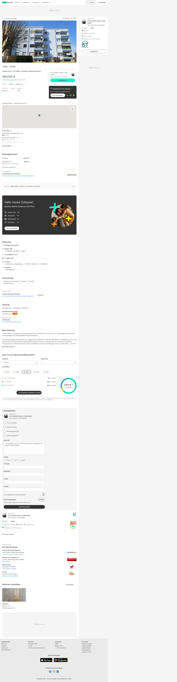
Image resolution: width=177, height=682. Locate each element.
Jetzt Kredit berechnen (9, 80)
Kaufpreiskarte (86, 648)
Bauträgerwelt (86, 650)
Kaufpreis (5, 359)
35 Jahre (46, 372)
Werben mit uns (86, 652)
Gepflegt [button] (9, 251)
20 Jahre (16, 372)
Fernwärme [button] (17, 308)
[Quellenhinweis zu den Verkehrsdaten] (10, 131)
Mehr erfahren (30, 524)
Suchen (17, 2)
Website (20, 524)
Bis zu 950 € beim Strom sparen (11, 322)
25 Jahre (26, 372)
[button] (39, 42)
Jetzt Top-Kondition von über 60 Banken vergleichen (18, 176)
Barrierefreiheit (5, 650)
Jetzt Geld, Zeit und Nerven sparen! (12, 554)
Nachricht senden (24, 507)
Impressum (4, 648)
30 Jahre (36, 372)
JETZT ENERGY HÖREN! (9, 569)
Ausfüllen (41, 499)
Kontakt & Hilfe (32, 644)
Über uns (4, 644)
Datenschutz (59, 646)
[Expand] (72, 109)
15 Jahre (6, 372)
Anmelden (102, 2)
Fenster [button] (31, 281)
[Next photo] (70, 41)
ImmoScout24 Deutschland (36, 648)
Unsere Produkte (87, 644)
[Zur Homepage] (7, 2)
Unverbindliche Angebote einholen (30, 392)
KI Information (61, 648)
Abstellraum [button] (43, 264)
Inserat (92, 2)
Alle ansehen (70, 584)
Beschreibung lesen (8, 346)
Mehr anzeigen (6, 146)
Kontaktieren (63, 80)
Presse (30, 646)
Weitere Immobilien (10, 524)
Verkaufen (26, 2)
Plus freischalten (58, 95)
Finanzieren (45, 2)
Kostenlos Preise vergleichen (10, 576)
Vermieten (35, 2)
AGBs (56, 644)
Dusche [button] (24, 281)
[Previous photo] (7, 41)
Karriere (3, 646)
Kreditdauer (6, 367)
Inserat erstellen (86, 646)
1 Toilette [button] (28, 264)
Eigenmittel (44, 359)
